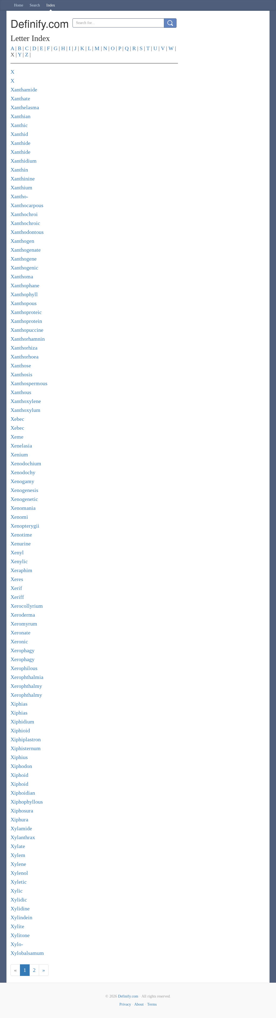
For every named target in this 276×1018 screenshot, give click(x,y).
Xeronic (19, 641)
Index (50, 5)
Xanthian (20, 116)
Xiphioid (20, 730)
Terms (152, 1004)
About (139, 1004)
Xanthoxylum (25, 410)
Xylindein (21, 917)
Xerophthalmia (27, 677)
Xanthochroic (25, 223)
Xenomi (19, 517)
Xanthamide (24, 90)
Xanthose (21, 365)
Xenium (19, 454)
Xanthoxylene (26, 401)
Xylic (17, 891)
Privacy (125, 1004)
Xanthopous (24, 303)
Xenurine (21, 543)
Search (35, 5)
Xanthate (20, 98)
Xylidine (20, 908)
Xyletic (19, 882)
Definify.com (128, 996)
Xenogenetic (24, 499)
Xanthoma (22, 276)
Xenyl (17, 552)
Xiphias (19, 704)
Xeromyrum (24, 624)
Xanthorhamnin (28, 339)
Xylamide (21, 828)
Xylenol (19, 873)
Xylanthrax (23, 837)
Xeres (17, 579)
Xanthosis (21, 374)
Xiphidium (22, 722)
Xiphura (19, 819)
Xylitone (20, 935)
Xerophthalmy (26, 686)
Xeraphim (21, 570)
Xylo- (17, 944)
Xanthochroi (24, 214)
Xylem (18, 855)
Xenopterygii (25, 526)
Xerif (16, 588)
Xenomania (23, 508)
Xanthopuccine (27, 330)
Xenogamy (22, 481)
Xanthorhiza (24, 348)
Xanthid (19, 134)
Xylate (18, 846)
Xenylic (19, 561)
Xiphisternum (26, 748)
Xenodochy (23, 472)
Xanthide (20, 143)
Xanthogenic (24, 268)
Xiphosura (22, 811)
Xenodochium (26, 463)
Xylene (18, 864)
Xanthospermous (29, 383)
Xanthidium (24, 161)
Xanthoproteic (26, 312)
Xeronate (20, 633)
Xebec (17, 419)
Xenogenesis (24, 490)
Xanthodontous (27, 232)
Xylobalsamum (27, 953)
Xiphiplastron (26, 739)
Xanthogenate (26, 250)
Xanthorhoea (25, 357)
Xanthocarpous (27, 205)
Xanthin (19, 170)
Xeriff (17, 597)
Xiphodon (21, 766)
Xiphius (19, 757)
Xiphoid (19, 775)
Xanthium (21, 187)
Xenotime (21, 535)
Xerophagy (22, 650)
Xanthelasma (25, 107)
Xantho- (19, 196)
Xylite (17, 926)
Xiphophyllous (27, 802)
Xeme (17, 437)
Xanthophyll (24, 294)
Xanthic (19, 125)
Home (18, 5)
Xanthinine (23, 179)
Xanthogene (24, 259)
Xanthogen (22, 241)
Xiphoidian (23, 793)
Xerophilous (24, 668)
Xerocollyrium (27, 606)
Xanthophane (25, 285)
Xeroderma (23, 615)
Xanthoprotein (26, 321)
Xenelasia (21, 446)
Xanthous (21, 392)
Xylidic (19, 900)
